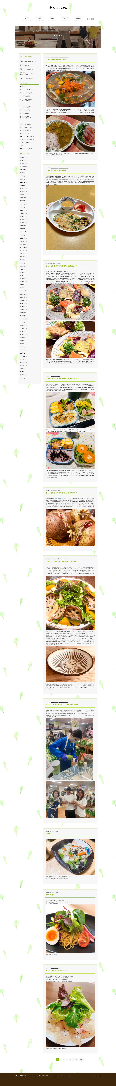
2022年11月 (23, 228)
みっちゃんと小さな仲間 (26, 93)
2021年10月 (23, 247)
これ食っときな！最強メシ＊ (27, 78)
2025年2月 (22, 176)
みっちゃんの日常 (24, 113)
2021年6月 (22, 253)
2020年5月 (22, 275)
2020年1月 (22, 288)
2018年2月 (22, 343)
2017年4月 (22, 375)
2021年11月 (23, 244)
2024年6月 (22, 191)
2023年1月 (22, 222)
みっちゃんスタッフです (26, 136)
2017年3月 (22, 378)
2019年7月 (22, 306)
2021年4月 (22, 256)
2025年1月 (22, 179)
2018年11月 (23, 315)
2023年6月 (22, 207)
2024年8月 (22, 188)
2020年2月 (22, 284)
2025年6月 (22, 173)
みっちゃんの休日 (24, 110)
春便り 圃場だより (25, 65)
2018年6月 (22, 331)
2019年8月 (22, 303)
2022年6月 (22, 238)
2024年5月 (22, 194)
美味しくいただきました (26, 148)
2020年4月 (22, 278)
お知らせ (22, 86)
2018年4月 (22, 337)
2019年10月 (23, 297)
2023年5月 (22, 210)
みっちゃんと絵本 (54, 702)
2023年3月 (22, 216)
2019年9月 (22, 300)
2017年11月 (23, 353)
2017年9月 (22, 359)
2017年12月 (23, 350)
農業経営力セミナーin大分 (26, 74)
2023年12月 (23, 197)
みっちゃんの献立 (54, 57)
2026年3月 (22, 160)
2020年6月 (22, 272)
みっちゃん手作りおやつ (26, 139)
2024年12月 (23, 182)
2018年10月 (23, 319)
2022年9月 (22, 235)
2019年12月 (23, 291)
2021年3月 (22, 260)
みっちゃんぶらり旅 (25, 124)
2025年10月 (23, 169)
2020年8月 (22, 269)
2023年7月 (22, 204)
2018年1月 (22, 347)
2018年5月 (22, 334)
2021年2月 (22, 263)
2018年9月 (22, 322)
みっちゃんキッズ (24, 130)
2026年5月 (22, 157)
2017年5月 (22, 371)
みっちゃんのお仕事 (25, 99)
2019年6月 (22, 309)
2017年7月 (22, 365)
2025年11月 (23, 166)
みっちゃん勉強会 (24, 100)
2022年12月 (23, 225)
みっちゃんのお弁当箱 (25, 107)
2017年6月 (22, 368)
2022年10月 (23, 232)
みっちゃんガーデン (25, 127)
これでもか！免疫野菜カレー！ (28, 70)
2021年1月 (22, 266)
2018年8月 (22, 325)
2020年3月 (22, 281)
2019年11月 (23, 294)
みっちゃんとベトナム (25, 89)
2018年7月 (22, 328)
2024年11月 (23, 185)
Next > (81, 1059)
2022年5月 (22, 241)
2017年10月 (23, 356)
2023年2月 (22, 219)
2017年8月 (22, 362)
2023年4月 (22, 213)
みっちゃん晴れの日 (25, 142)
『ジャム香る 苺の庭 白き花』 (28, 61)
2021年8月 (22, 250)
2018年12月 (23, 312)
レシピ (21, 145)
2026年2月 (22, 163)
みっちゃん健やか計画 (63, 57)
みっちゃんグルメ (24, 133)
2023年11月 (23, 200)
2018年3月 (22, 340)
